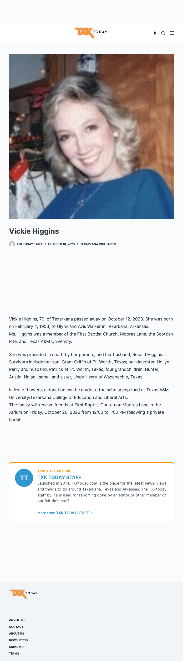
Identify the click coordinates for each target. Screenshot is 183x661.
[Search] (163, 33)
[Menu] (172, 33)
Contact (16, 627)
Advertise (17, 620)
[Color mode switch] (155, 33)
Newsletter (18, 640)
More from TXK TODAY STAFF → (65, 513)
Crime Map (17, 647)
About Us (16, 633)
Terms (14, 653)
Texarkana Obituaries (98, 244)
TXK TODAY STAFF (59, 477)
